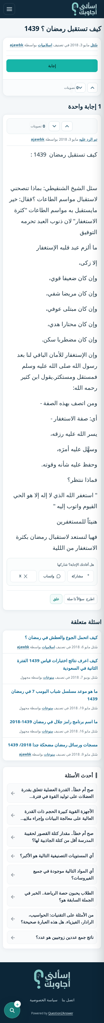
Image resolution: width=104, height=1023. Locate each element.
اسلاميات (45, 45)
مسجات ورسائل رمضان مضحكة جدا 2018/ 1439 (53, 744)
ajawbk (23, 647)
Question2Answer (60, 1013)
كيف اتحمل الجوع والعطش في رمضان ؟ (61, 637)
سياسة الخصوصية (43, 1000)
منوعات (48, 677)
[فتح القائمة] (9, 9)
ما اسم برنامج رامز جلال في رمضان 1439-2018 (54, 721)
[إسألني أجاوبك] (84, 9)
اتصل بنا (68, 1000)
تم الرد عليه (88, 139)
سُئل (94, 45)
